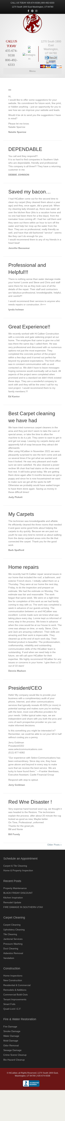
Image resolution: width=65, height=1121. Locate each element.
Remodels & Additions (14, 990)
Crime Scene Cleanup (14, 1055)
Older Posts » (54, 844)
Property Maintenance (15, 888)
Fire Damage (10, 1026)
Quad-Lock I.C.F (12, 1008)
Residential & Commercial (16, 985)
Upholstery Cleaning (14, 929)
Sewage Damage (12, 1050)
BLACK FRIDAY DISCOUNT (18, 893)
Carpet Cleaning (11, 924)
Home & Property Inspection (18, 870)
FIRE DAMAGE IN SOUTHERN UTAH (23, 907)
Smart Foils (9, 1004)
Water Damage (11, 1036)
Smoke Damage (11, 1031)
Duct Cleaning (10, 948)
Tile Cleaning (10, 934)
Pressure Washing (12, 943)
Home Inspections (12, 975)
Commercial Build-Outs (15, 994)
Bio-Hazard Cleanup (14, 1059)
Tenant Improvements (14, 999)
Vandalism (8, 958)
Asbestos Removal (13, 953)
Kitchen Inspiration (13, 897)
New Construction (12, 980)
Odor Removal (11, 1045)
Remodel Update (12, 902)
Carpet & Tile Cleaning (15, 865)
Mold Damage (10, 1040)
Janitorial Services (12, 939)
